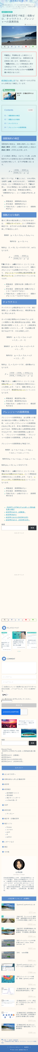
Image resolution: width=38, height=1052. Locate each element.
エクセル (10, 829)
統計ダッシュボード (13, 797)
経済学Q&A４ (11, 515)
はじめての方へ (10, 774)
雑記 (6, 847)
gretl (8, 832)
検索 (3, 524)
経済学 (6, 784)
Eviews (9, 827)
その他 (6, 852)
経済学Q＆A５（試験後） (16, 512)
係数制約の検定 (14, 115)
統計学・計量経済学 (7, 12)
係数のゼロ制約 (14, 119)
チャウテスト (13, 123)
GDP (6, 805)
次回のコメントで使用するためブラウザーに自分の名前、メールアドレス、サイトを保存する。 (19, 689)
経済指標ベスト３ (13, 793)
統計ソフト (8, 823)
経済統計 (7, 789)
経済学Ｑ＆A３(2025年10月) (17, 517)
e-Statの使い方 (12, 800)
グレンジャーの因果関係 (17, 127)
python (9, 837)
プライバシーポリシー (15, 1047)
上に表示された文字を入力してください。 (17, 699)
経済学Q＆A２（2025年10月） (18, 520)
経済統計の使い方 (8, 80)
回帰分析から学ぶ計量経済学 (14, 779)
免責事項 (26, 1047)
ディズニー (10, 813)
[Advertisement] (19, 553)
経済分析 (7, 810)
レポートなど (9, 842)
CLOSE (31, 110)
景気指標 (10, 795)
